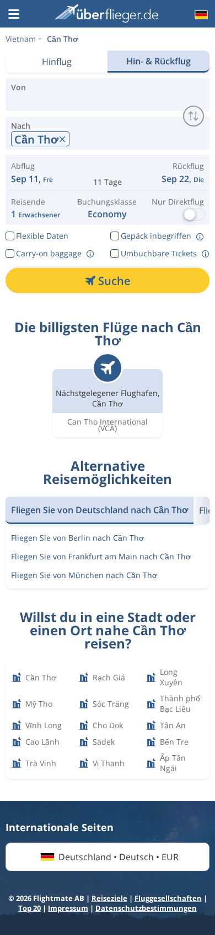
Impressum (68, 908)
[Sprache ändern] (200, 15)
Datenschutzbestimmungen (146, 908)
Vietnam (21, 39)
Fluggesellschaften (168, 898)
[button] (14, 15)
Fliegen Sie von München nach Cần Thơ (84, 575)
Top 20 (29, 908)
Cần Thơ (62, 39)
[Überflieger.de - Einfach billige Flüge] (106, 13)
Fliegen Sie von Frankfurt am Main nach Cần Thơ (101, 556)
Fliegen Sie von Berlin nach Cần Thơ (77, 537)
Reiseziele (109, 898)
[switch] (193, 116)
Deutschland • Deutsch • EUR (118, 857)
